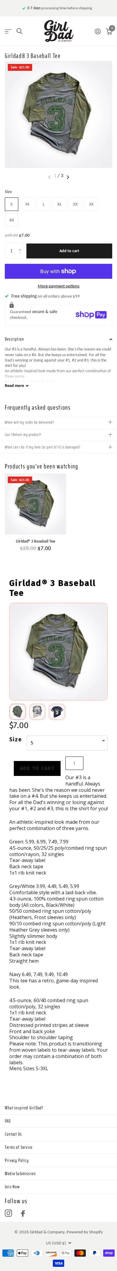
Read (14, 385)
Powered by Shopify (85, 1232)
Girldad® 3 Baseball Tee (35, 541)
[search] (19, 31)
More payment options (59, 286)
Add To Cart (37, 768)
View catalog (8, 31)
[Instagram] (8, 1213)
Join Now (12, 1186)
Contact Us (13, 1134)
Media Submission (20, 1173)
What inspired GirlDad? (24, 1107)
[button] (21, 246)
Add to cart (69, 250)
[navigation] (68, 177)
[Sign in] (97, 31)
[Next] (83, 653)
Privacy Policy (17, 1160)
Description (14, 339)
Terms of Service (18, 1147)
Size (8, 191)
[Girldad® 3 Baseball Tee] (35, 504)
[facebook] (23, 1213)
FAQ (8, 1121)
